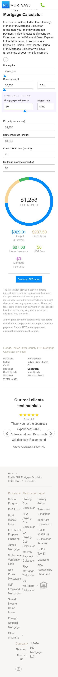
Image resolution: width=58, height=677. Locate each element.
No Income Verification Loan (14, 559)
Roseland (8, 368)
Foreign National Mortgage (13, 622)
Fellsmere (8, 358)
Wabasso (8, 375)
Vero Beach (34, 372)
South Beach (10, 372)
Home (11, 473)
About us (20, 649)
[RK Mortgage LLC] (16, 4)
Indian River (14, 481)
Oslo (30, 365)
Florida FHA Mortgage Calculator (25, 477)
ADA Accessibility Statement (45, 569)
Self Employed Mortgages (14, 589)
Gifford (6, 362)
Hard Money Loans (12, 519)
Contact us (21, 657)
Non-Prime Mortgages (14, 574)
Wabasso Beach (36, 375)
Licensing (43, 559)
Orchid (6, 365)
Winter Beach (10, 378)
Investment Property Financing (14, 534)
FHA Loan (14, 509)
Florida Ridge (34, 358)
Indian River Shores (38, 362)
